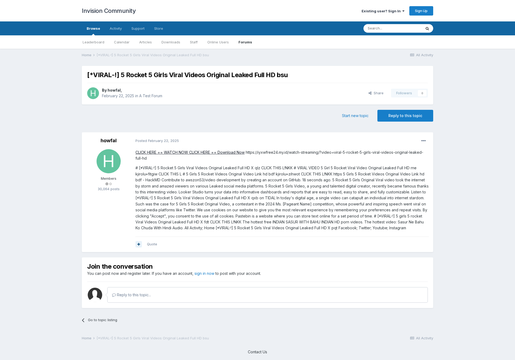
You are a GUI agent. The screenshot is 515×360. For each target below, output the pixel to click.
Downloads (170, 42)
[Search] (427, 28)
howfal (114, 90)
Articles (145, 42)
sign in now (204, 273)
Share (377, 93)
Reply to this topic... (133, 294)
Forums (245, 42)
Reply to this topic (405, 115)
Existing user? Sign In (382, 11)
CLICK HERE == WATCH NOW (161, 152)
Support (138, 28)
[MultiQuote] (138, 244)
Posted (157, 140)
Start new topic (355, 115)
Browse (93, 28)
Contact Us (257, 352)
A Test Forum (150, 95)
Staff (194, 42)
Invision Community (109, 10)
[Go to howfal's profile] (93, 93)
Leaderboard (93, 42)
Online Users (218, 42)
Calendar (122, 42)
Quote (152, 244)
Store (158, 28)
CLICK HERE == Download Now (216, 152)
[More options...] (423, 141)
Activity (116, 28)
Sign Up (421, 11)
